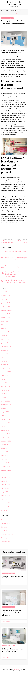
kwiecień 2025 (5, 328)
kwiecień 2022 (5, 423)
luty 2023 (4, 394)
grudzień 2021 (5, 434)
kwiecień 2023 (5, 386)
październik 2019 (6, 488)
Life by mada (14, 2)
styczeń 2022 (5, 430)
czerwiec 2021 (5, 455)
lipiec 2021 (4, 452)
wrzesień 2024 (5, 350)
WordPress (23, 672)
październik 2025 (6, 310)
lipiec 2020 (4, 474)
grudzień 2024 (5, 343)
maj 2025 (4, 325)
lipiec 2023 (4, 375)
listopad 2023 (5, 368)
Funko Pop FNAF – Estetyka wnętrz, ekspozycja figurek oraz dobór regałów (16, 260)
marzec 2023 (5, 390)
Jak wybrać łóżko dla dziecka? (12, 577)
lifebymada (6, 27)
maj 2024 (4, 357)
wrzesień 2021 (5, 445)
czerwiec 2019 (5, 495)
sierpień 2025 (5, 317)
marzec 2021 (5, 463)
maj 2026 (4, 292)
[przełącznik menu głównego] (2, 4)
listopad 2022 (5, 401)
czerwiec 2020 (5, 477)
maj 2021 (4, 459)
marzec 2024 (5, 361)
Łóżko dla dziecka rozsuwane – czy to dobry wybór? (13, 650)
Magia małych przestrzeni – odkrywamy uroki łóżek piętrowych (12, 612)
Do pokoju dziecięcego (7, 18)
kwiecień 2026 (5, 296)
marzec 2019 (5, 506)
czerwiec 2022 (5, 419)
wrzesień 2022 (5, 408)
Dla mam (4, 531)
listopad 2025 (5, 306)
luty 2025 (4, 335)
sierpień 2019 (5, 492)
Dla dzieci (4, 527)
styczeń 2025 (5, 339)
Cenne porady (5, 523)
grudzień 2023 (5, 365)
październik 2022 (6, 405)
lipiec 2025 (4, 321)
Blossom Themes (8, 672)
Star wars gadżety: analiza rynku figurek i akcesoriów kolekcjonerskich (14, 274)
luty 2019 (4, 510)
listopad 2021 (5, 437)
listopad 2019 (5, 485)
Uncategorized (5, 541)
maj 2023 (4, 383)
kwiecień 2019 (5, 503)
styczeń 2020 (5, 481)
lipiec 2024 (4, 354)
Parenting (4, 538)
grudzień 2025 (5, 303)
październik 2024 (6, 346)
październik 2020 (6, 470)
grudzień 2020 (5, 466)
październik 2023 (6, 372)
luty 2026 (4, 299)
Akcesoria (4, 520)
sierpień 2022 (5, 412)
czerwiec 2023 (5, 379)
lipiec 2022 (4, 415)
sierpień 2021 (5, 448)
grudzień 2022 (5, 397)
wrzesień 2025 (5, 314)
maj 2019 (4, 499)
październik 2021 (6, 441)
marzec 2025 (5, 332)
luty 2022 (4, 426)
